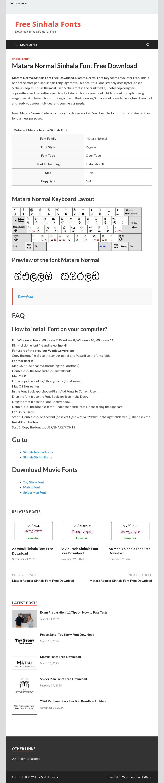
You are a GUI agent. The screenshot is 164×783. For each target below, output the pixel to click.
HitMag (146, 777)
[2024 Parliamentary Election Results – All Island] (24, 701)
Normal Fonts (20, 59)
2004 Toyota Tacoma (26, 758)
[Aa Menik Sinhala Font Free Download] (130, 532)
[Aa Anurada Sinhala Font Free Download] (82, 532)
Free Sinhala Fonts (48, 24)
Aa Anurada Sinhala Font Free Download (79, 551)
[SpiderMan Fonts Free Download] (24, 679)
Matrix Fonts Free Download (60, 656)
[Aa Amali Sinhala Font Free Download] (33, 532)
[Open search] (148, 45)
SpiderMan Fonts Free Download (63, 679)
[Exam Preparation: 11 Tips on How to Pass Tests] (24, 613)
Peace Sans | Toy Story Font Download (67, 634)
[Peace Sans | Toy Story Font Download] (24, 635)
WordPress (129, 777)
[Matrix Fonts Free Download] (24, 657)
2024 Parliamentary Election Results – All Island (73, 701)
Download (25, 296)
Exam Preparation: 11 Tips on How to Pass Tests (73, 612)
